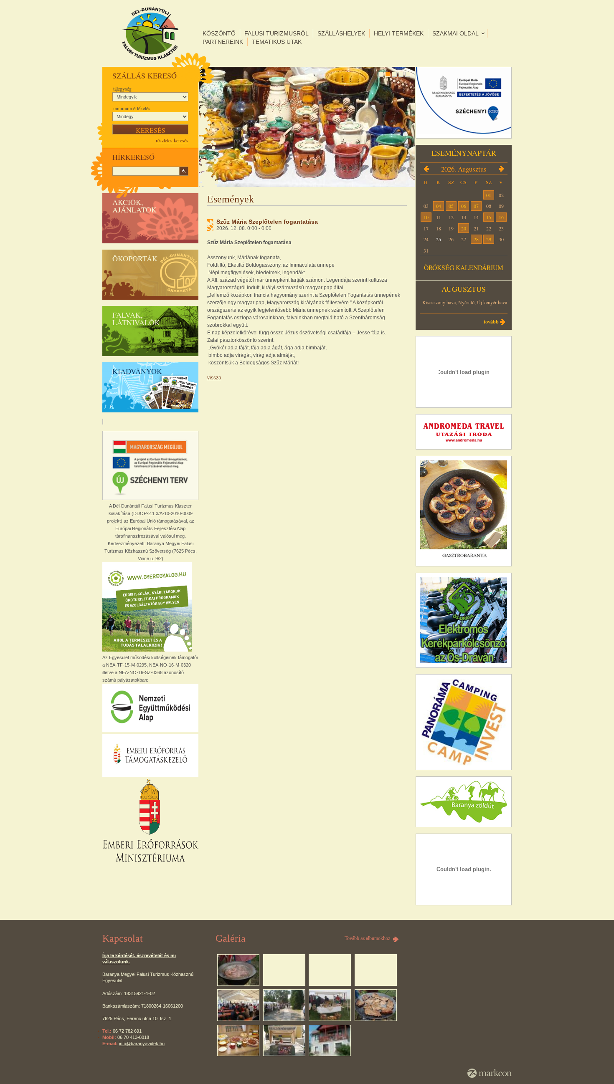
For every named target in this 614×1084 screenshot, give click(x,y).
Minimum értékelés (131, 108)
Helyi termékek (399, 33)
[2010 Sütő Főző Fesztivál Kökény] (329, 1005)
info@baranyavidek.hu (142, 1043)
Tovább (491, 321)
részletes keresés (172, 140)
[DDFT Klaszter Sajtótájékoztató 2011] (238, 1040)
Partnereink (223, 41)
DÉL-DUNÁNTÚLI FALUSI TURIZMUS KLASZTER (150, 33)
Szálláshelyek (341, 33)
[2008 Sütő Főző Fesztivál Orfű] (238, 970)
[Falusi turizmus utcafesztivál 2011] (284, 1040)
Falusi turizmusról (276, 33)
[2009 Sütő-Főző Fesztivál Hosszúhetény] (238, 1005)
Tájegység (122, 88)
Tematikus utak (277, 41)
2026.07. (426, 168)
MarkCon (489, 1073)
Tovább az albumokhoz (367, 938)
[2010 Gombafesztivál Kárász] (284, 1005)
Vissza (214, 378)
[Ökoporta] (329, 1040)
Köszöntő (219, 33)
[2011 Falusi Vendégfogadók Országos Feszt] (375, 1005)
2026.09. (501, 168)
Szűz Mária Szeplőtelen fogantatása (267, 221)
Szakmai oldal (455, 33)
